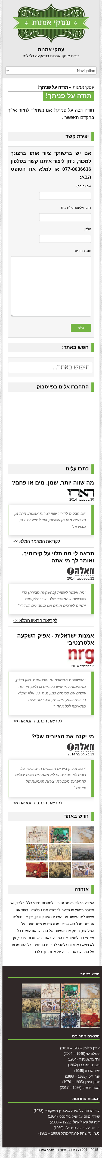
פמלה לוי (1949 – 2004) (82, 1054)
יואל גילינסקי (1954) (63, 1116)
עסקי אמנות (83, 87)
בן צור (95, 1128)
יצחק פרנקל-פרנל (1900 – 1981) (62, 1133)
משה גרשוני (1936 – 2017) (80, 1088)
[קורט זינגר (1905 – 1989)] (50, 1024)
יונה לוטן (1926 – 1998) (82, 1076)
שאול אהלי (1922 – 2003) (69, 1122)
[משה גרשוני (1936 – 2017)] (60, 874)
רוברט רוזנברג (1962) (84, 1065)
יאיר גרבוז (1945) (87, 1071)
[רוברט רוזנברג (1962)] (83, 856)
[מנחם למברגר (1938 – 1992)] (70, 1024)
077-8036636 (76, 169)
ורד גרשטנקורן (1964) (84, 1059)
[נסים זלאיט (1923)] (37, 874)
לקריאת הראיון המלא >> (35, 620)
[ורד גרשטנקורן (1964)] (37, 839)
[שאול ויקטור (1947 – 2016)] (31, 1024)
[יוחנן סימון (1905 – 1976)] (83, 874)
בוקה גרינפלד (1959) (69, 1128)
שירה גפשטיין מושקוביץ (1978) (55, 1111)
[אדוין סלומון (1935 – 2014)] (83, 839)
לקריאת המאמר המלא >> (36, 541)
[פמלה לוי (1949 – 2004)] (60, 839)
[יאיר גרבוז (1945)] (60, 856)
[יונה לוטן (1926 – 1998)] (37, 856)
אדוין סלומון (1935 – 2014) (80, 1048)
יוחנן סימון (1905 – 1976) (81, 1082)
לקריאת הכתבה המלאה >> (37, 721)
